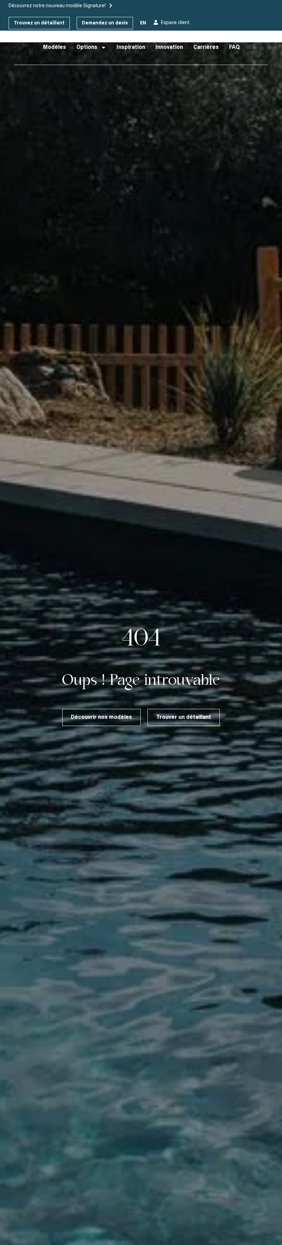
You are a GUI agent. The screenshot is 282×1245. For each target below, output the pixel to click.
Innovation (169, 47)
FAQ (234, 47)
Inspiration (131, 47)
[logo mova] (14, 47)
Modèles (54, 47)
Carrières (206, 47)
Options (86, 47)
